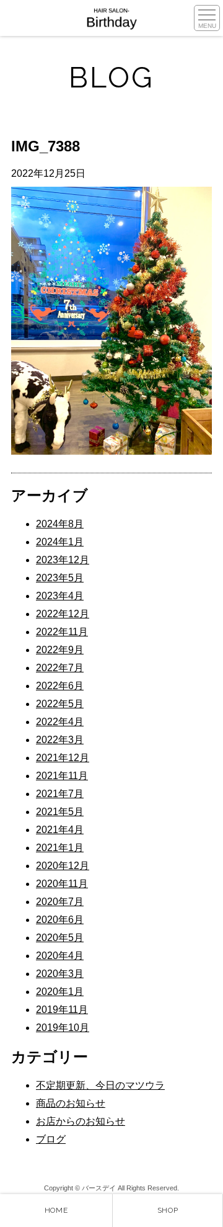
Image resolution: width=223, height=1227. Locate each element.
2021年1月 (60, 847)
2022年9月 (60, 650)
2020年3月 (60, 973)
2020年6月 (60, 919)
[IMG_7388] (111, 451)
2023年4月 (60, 596)
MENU (207, 25)
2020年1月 (60, 991)
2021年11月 (62, 775)
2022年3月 (60, 739)
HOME (56, 1210)
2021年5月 (60, 811)
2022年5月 (60, 703)
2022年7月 (60, 668)
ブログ (51, 1139)
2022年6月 (60, 685)
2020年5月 (60, 937)
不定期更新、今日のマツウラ (100, 1085)
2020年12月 (62, 865)
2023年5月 (60, 578)
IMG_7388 (45, 146)
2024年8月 (60, 524)
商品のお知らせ (70, 1103)
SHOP (167, 1210)
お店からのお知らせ (80, 1121)
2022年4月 (60, 721)
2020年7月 (60, 901)
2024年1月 (60, 542)
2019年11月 (62, 1009)
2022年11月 (62, 632)
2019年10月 (62, 1027)
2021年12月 (62, 757)
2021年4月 (60, 829)
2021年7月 (60, 793)
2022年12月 (62, 614)
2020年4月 (60, 955)
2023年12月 (62, 560)
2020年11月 (62, 883)
